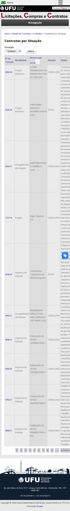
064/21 (8, 339)
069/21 (8, 430)
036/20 (8, 72)
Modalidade (21, 60)
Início (7, 33)
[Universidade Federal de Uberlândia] (12, 9)
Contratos (37, 33)
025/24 (8, 110)
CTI (63, 503)
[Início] (35, 18)
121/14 (8, 218)
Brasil (10, 2)
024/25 (8, 274)
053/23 (8, 369)
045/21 (8, 315)
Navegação (35, 22)
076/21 (8, 400)
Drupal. (40, 506)
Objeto (64, 60)
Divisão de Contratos (21, 33)
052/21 (8, 166)
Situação (9, 47)
